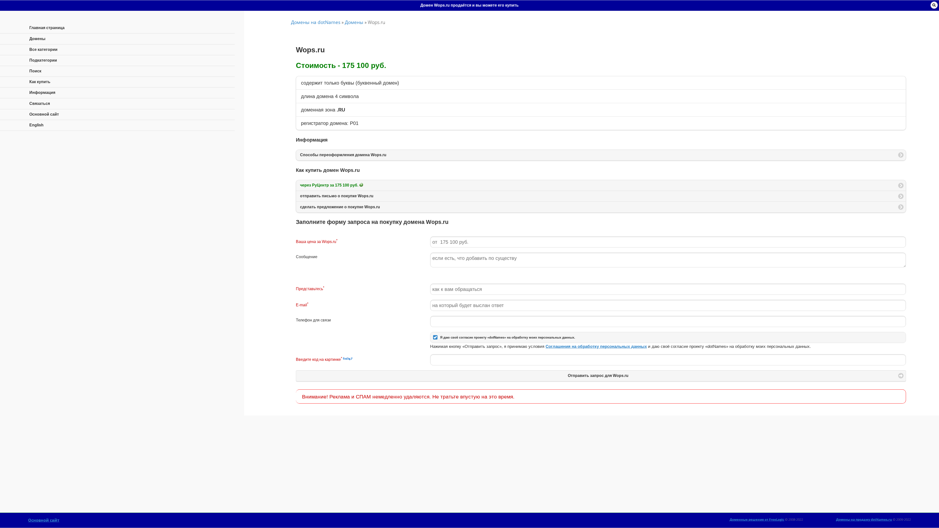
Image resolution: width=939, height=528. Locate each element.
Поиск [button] (934, 5)
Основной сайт (43, 520)
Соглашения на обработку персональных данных (596, 346)
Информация (42, 92)
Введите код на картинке (319, 359)
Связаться (39, 103)
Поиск (35, 71)
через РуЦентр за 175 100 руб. (329, 185)
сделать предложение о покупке (340, 207)
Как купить (39, 82)
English (36, 125)
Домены (354, 22)
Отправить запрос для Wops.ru (598, 376)
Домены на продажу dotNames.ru (864, 519)
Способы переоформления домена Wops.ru (343, 155)
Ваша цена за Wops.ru (316, 241)
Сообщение (306, 257)
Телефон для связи (313, 320)
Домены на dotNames (315, 22)
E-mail (302, 304)
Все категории (43, 49)
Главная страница (47, 28)
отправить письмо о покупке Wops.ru (336, 196)
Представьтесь (310, 288)
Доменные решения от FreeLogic (757, 519)
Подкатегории (43, 60)
